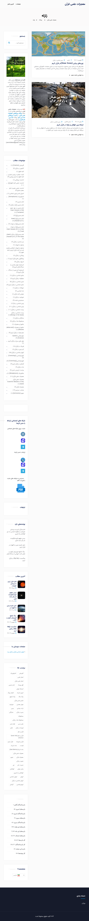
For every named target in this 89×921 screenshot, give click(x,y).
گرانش (11, 785)
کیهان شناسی (13, 777)
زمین (12, 708)
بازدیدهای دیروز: (20, 818)
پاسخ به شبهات (19, 245)
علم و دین (20, 724)
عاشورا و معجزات (19, 324)
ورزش (83, 903)
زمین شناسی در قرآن (58, 60)
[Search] (10, 41)
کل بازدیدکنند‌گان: (20, 844)
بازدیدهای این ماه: (20, 831)
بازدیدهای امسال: (20, 836)
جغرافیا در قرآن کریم (18, 278)
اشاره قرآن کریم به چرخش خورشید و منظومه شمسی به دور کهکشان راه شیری (16, 531)
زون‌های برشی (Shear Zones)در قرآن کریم (67, 63)
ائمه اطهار (21, 171)
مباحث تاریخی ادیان (18, 370)
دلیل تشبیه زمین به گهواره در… (11, 607)
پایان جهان (20, 769)
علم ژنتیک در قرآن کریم (17, 333)
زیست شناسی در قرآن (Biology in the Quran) (17, 314)
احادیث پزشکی (19, 180)
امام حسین (21, 202)
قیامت (21, 746)
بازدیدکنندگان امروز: (19, 813)
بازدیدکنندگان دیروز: (19, 822)
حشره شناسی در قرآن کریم (16, 285)
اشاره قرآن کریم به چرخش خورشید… (12, 584)
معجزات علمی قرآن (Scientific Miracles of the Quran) (15, 381)
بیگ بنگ (21, 697)
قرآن (11, 728)
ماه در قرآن (21, 367)
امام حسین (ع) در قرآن (17, 205)
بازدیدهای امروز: (20, 809)
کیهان (21, 777)
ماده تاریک (14, 746)
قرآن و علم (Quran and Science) (17, 737)
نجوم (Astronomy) (18, 393)
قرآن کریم (10, 742)
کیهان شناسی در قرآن (18, 352)
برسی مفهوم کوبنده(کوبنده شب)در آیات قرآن (17, 539)
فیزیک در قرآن (20, 346)
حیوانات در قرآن (19, 288)
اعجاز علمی (20, 677)
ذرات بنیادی (20, 708)
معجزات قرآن (20, 387)
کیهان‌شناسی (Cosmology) (16, 356)
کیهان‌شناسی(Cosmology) (16, 361)
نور (13, 765)
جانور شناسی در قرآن (18, 275)
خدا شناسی (20, 291)
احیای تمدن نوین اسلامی (17, 193)
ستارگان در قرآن (19, 318)
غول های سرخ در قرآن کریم (16, 341)
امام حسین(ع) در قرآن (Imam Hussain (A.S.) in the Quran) (15, 235)
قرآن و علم (20, 732)
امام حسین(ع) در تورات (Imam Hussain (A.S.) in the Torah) (15, 229)
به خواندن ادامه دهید (77, 75)
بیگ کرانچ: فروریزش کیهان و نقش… (11, 618)
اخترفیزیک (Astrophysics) (16, 197)
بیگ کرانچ (12, 697)
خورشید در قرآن (19, 297)
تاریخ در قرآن (20, 262)
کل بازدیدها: (21, 840)
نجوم (12, 757)
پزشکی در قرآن (19, 255)
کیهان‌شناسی (20, 785)
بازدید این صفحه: (20, 849)
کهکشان (12, 769)
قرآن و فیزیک (19, 742)
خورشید (11, 704)
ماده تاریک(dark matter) (16, 749)
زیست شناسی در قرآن (17, 310)
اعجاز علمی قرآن (19, 681)
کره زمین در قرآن (19, 349)
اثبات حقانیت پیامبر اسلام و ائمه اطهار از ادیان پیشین (16, 176)
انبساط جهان (20, 689)
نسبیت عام (20, 765)
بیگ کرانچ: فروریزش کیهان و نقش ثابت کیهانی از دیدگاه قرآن (16, 553)
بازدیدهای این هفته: (19, 827)
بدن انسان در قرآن (18, 242)
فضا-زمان (12, 724)
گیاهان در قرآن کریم (18, 364)
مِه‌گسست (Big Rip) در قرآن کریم (11, 629)
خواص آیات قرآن (19, 294)
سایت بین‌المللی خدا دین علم (16, 116)
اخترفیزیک (13, 673)
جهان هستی (20, 704)
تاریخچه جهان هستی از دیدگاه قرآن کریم (17, 266)
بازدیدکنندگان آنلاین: (19, 805)
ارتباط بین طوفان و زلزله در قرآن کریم (70, 124)
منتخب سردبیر (20, 390)
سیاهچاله (20, 716)
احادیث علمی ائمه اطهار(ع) (16, 183)
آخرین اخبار (11, 4)
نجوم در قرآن (19, 761)
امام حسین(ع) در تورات (17, 224)
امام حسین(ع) (20, 215)
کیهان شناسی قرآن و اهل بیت (15, 652)
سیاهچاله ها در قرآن (18, 321)
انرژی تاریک (20, 693)
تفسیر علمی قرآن (18, 701)
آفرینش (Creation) (18, 165)
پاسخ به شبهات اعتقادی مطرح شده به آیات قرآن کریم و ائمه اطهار (15, 250)
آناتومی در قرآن (19, 168)
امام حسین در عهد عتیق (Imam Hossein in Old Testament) (17, 210)
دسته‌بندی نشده (19, 300)
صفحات (18, 4)
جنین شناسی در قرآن (18, 282)
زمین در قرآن (20, 712)
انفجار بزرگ (11, 693)
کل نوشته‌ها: (21, 853)
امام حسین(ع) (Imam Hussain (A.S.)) (17, 220)
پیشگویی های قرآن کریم (17, 259)
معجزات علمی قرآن (75, 4)
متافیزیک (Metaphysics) (16, 373)
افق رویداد (20, 685)
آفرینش (21, 673)
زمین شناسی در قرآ (18, 303)
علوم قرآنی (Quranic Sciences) (18, 337)
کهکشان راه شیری (18, 773)
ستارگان (11, 712)
